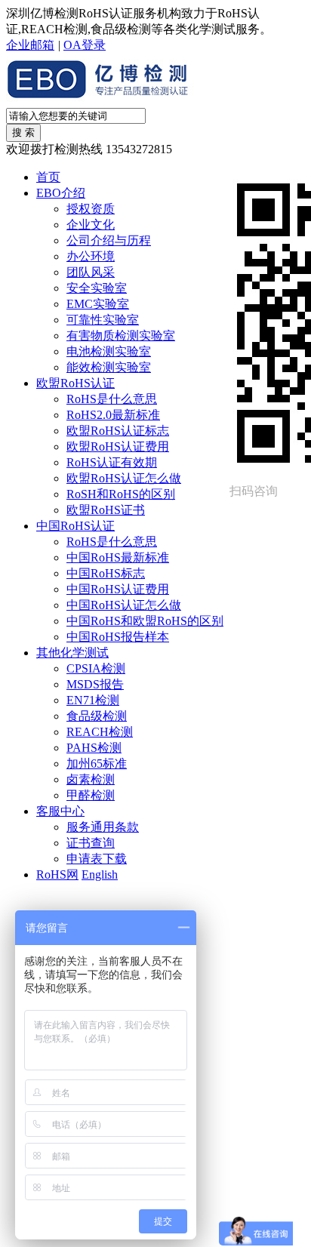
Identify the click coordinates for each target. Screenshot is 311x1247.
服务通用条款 (102, 827)
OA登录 (84, 44)
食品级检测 (96, 716)
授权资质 (90, 208)
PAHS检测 (94, 747)
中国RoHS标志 (105, 573)
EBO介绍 (60, 192)
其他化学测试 (72, 652)
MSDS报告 (95, 684)
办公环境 (90, 256)
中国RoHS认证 (75, 525)
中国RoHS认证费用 (117, 589)
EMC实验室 (97, 303)
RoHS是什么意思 (111, 399)
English (100, 874)
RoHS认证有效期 (111, 462)
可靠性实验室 (102, 319)
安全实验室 (96, 288)
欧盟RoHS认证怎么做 (123, 478)
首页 (48, 177)
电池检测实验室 (108, 351)
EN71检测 (92, 700)
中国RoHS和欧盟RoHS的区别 (144, 620)
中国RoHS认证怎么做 (123, 605)
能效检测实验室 (108, 367)
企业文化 (90, 224)
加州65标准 (96, 763)
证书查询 (90, 842)
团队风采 (90, 272)
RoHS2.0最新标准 (113, 414)
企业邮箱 (30, 44)
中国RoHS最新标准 (117, 557)
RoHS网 (57, 874)
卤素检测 (90, 779)
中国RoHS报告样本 (117, 636)
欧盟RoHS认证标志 (117, 430)
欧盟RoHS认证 (75, 383)
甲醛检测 (90, 795)
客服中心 (60, 811)
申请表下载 (96, 858)
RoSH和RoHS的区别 (120, 494)
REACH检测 (99, 731)
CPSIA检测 (95, 668)
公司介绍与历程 (108, 240)
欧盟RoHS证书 (105, 509)
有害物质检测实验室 (120, 335)
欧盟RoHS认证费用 (117, 446)
